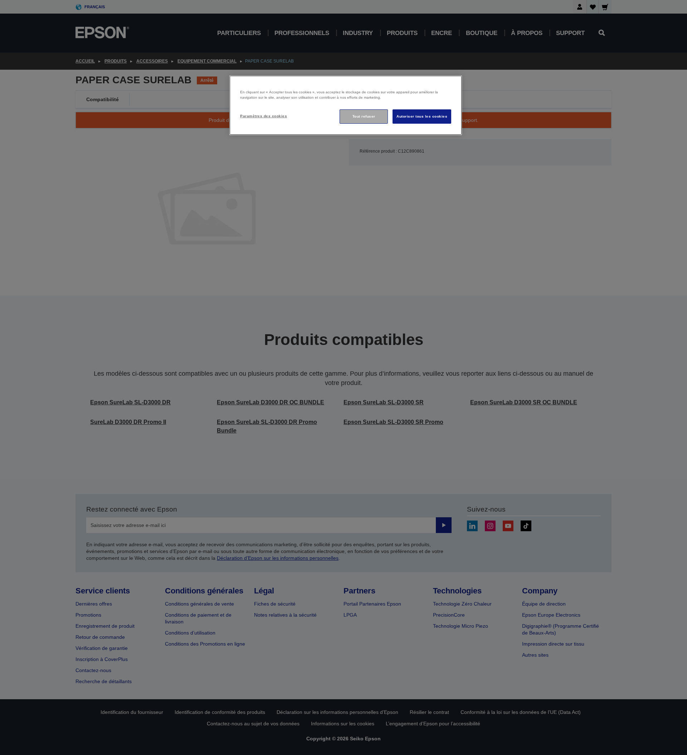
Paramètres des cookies (263, 116)
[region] (345, 105)
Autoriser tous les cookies (421, 116)
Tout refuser (363, 116)
